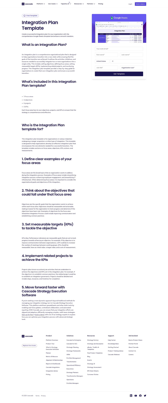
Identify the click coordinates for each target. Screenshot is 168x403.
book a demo (39, 315)
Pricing (100, 4)
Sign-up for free (27, 315)
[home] (27, 4)
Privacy (43, 396)
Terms (37, 396)
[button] (41, 4)
